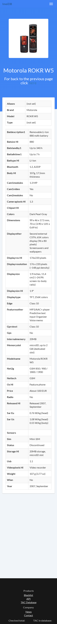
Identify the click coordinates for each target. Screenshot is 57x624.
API (28, 598)
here (33, 83)
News (28, 611)
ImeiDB (7, 4)
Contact (28, 615)
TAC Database (28, 602)
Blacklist (28, 595)
